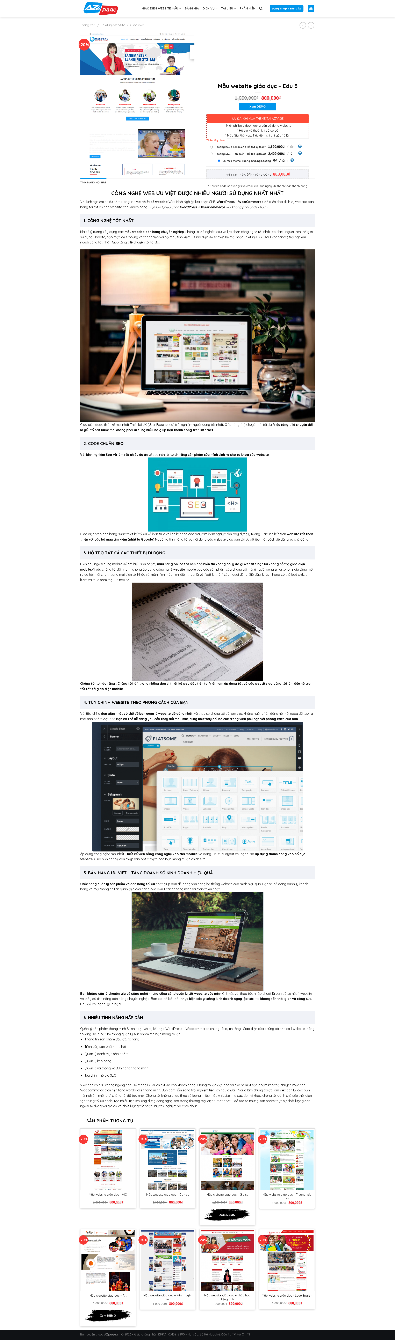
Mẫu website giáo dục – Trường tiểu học (287, 1196)
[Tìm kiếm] (261, 9)
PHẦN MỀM (248, 8)
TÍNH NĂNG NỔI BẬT (93, 182)
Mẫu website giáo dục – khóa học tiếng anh (227, 1297)
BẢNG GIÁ (192, 8)
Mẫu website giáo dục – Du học (167, 1194)
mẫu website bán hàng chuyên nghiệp (154, 232)
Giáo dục (137, 25)
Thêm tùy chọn (215, 140)
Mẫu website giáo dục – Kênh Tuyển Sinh (167, 1297)
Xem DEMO (258, 106)
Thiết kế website (113, 25)
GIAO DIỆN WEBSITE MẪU (160, 8)
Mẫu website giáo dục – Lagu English (287, 1295)
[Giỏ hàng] (311, 8)
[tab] (93, 182)
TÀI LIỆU (227, 8)
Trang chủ (87, 25)
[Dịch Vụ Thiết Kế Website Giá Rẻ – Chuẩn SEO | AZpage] (100, 8)
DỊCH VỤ (209, 8)
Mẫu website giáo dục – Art (108, 1295)
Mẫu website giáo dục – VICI (108, 1194)
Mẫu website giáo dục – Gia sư (227, 1194)
